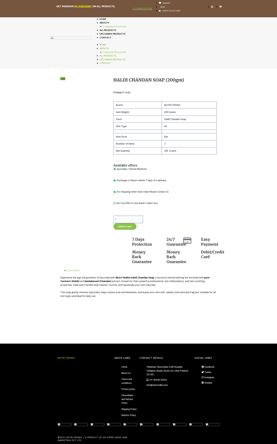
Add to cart (124, 226)
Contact (105, 37)
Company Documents (114, 26)
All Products (108, 30)
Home (103, 19)
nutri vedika (66, 358)
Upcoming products (112, 33)
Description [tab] (73, 270)
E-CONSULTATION (142, 8)
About (103, 22)
